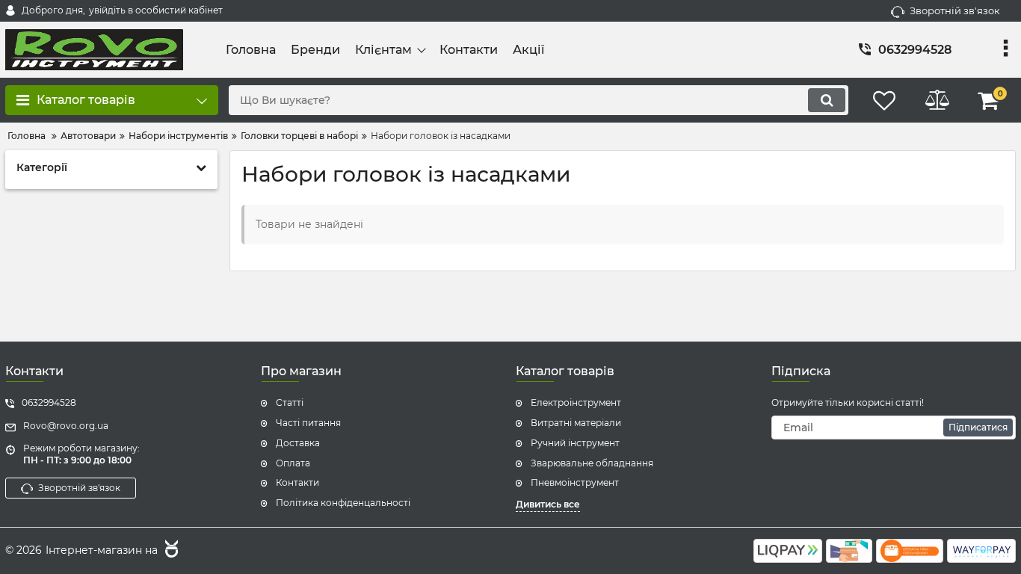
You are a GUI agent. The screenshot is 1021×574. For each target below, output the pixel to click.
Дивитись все (548, 504)
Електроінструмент (576, 402)
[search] (826, 100)
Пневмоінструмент (575, 482)
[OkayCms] (169, 551)
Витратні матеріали (576, 422)
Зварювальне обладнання (592, 463)
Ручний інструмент (575, 442)
